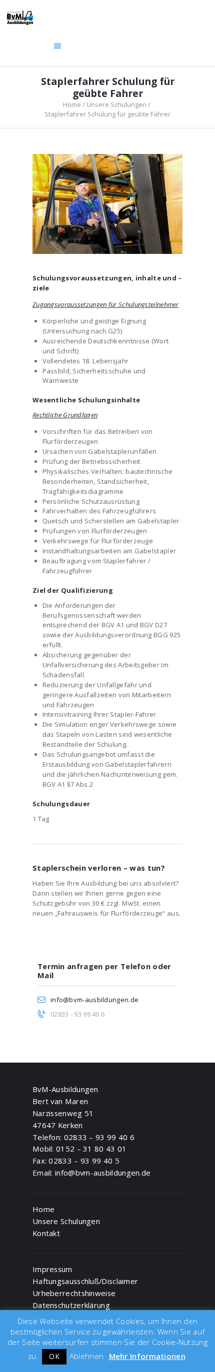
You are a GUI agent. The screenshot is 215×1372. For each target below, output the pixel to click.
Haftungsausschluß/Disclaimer (85, 1281)
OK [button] (54, 1356)
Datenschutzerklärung (71, 1305)
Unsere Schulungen (116, 104)
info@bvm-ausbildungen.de (94, 999)
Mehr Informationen (147, 1356)
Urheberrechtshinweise (74, 1293)
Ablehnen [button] (87, 1356)
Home (72, 104)
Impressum (52, 1269)
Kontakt (46, 1233)
